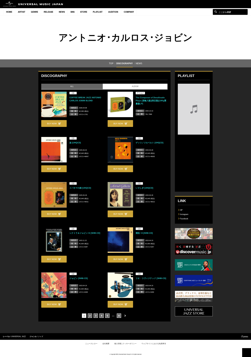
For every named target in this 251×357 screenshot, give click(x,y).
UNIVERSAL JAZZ (18, 336)
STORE (83, 11)
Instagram (184, 214)
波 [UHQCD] (75, 142)
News (62, 11)
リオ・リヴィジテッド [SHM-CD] (151, 278)
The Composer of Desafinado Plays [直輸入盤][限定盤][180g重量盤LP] (151, 100)
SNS (72, 11)
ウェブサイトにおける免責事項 (153, 343)
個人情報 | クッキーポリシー (125, 343)
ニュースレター (91, 343)
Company (129, 11)
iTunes (244, 336)
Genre (34, 11)
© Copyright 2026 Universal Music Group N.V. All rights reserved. (125, 354)
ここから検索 (215, 11)
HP (181, 210)
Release (48, 11)
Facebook (184, 219)
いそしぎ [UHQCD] (144, 188)
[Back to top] (246, 352)
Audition (113, 11)
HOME (9, 11)
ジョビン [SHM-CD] (78, 278)
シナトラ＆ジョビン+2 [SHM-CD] (84, 233)
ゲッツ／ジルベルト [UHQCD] (149, 142)
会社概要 (105, 343)
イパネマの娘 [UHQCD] (80, 188)
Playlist (98, 11)
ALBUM (135, 86)
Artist (21, 11)
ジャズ (40, 336)
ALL (72, 86)
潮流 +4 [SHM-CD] (144, 233)
